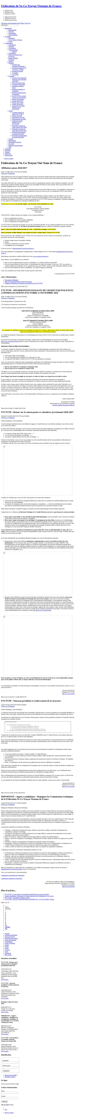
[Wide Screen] (9, 12)
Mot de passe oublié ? (11, 1075)
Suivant (7, 927)
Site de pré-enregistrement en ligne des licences (18, 281)
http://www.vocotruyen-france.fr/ (10, 341)
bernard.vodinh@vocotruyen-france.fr (64, 405)
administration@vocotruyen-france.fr (23, 248)
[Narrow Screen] (10, 14)
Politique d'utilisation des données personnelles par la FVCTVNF (24, 283)
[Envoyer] (4, 173)
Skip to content (8, 158)
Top (6, 1109)
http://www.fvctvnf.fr (68, 694)
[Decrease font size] (11, 20)
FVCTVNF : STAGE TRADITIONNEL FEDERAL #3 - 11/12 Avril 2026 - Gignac (29, 899)
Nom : (3, 1091)
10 (6, 925)
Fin (6, 928)
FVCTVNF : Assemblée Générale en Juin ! (17, 897)
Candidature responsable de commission (12, 875)
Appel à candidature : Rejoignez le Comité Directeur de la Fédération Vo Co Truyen (29, 896)
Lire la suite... (5, 979)
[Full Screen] (9, 10)
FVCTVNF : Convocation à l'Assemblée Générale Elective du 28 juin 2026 (27, 894)
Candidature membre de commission (11, 878)
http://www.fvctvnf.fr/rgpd (43, 610)
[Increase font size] (10, 17)
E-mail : (3, 1096)
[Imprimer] (11, 173)
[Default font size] (10, 18)
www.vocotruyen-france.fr (40, 256)
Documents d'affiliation (11, 280)
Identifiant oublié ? (10, 1077)
